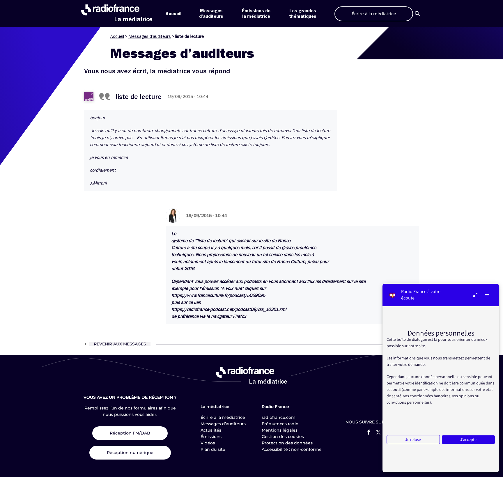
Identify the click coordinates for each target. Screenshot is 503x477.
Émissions (211, 436)
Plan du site (213, 449)
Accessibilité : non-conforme (292, 449)
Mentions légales (279, 430)
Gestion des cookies (283, 436)
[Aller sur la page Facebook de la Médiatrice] (368, 432)
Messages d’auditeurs (149, 36)
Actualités (211, 430)
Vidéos (208, 443)
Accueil (173, 13)
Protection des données (287, 443)
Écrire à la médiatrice (223, 417)
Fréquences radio (280, 423)
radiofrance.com (278, 417)
